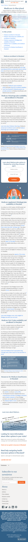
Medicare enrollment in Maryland (12, 35)
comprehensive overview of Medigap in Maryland (14, 395)
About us (4, 489)
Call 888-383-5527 (6, 460)
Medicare (6, 5)
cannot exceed (10, 309)
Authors (4, 492)
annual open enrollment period (8, 128)
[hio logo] (2, 1)
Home (2, 5)
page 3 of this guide (10, 241)
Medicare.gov (19, 515)
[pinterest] (16, 507)
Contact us (4, 499)
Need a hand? (23, 539)
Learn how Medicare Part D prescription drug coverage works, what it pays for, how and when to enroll (13, 352)
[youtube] (9, 507)
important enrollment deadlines (18, 87)
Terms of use (5, 503)
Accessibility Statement (14, 536)
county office (17, 392)
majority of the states (19, 254)
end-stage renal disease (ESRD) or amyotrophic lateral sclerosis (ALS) (13, 69)
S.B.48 (7, 290)
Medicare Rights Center (10, 400)
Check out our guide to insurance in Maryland (13, 445)
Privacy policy (5, 501)
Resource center (6, 496)
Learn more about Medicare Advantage (10, 126)
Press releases (5, 494)
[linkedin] (13, 507)
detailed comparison (10, 397)
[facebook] (3, 507)
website (7, 392)
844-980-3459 (14, 2)
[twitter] (6, 507)
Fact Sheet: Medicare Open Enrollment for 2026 (13, 370)
